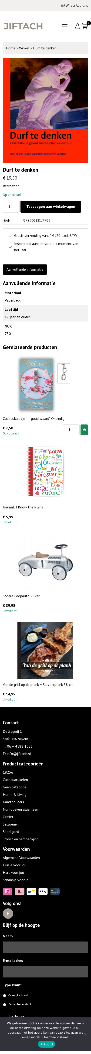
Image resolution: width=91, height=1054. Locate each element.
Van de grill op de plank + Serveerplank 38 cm (38, 684)
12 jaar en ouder (17, 317)
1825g (8, 772)
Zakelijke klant (18, 995)
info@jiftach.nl (19, 753)
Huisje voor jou (14, 865)
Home (10, 48)
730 (8, 333)
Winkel (24, 48)
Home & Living (14, 794)
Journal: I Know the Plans (23, 507)
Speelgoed (11, 831)
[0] (85, 26)
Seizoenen (11, 824)
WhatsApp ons (77, 5)
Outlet (8, 816)
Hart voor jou (13, 872)
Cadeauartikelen (15, 779)
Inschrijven (18, 1016)
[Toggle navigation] (64, 26)
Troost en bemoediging (20, 839)
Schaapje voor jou (16, 879)
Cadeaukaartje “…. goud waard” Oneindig (33, 418)
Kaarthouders (13, 802)
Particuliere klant (19, 1004)
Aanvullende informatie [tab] (25, 269)
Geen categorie (14, 787)
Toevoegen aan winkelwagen (50, 206)
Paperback (12, 300)
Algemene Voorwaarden (21, 857)
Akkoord (46, 1044)
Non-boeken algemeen (20, 809)
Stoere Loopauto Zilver (21, 596)
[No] (85, 1034)
